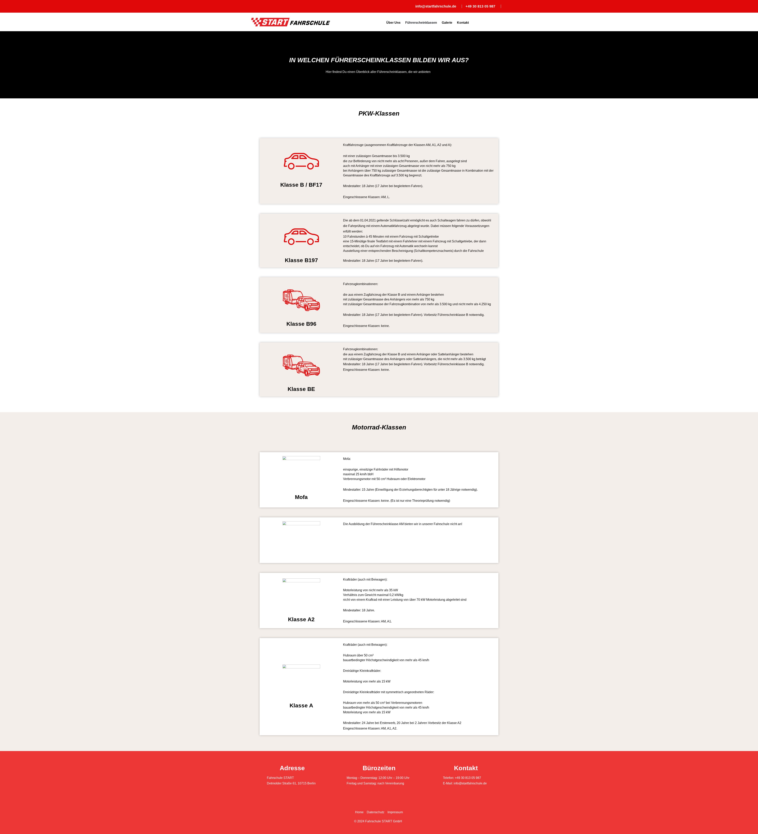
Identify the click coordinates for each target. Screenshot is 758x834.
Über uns (393, 22)
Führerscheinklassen (421, 22)
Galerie (447, 22)
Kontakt (463, 22)
